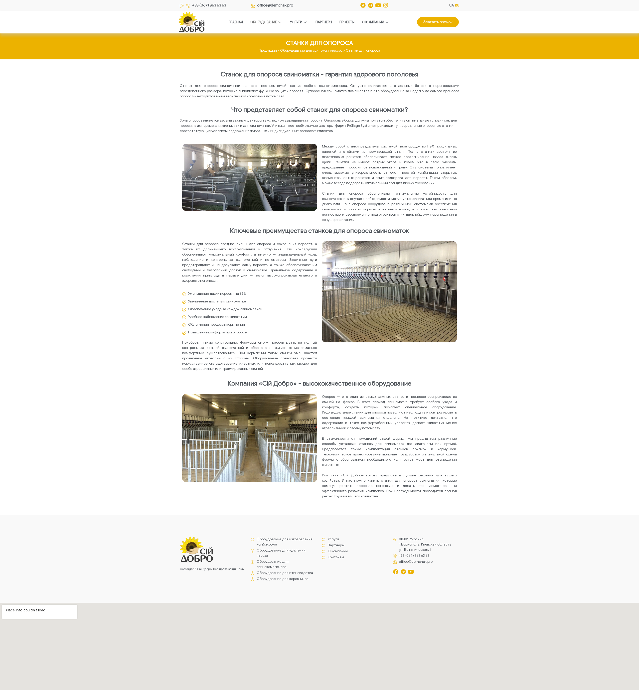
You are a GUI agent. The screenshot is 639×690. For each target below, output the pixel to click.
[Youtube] (378, 5)
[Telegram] (370, 5)
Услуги (296, 22)
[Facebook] (363, 5)
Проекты (346, 22)
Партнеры (324, 22)
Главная (236, 22)
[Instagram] (385, 5)
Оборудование (263, 22)
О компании (373, 22)
